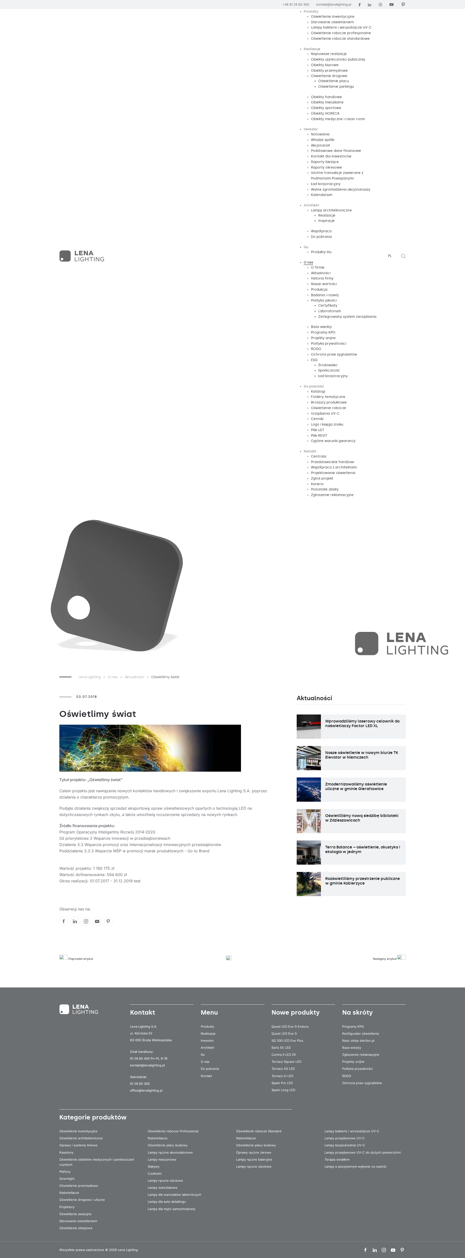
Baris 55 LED (281, 1047)
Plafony (64, 1171)
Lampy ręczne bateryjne (254, 1159)
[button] (403, 256)
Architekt (207, 1047)
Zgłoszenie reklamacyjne (360, 1054)
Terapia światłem (337, 1159)
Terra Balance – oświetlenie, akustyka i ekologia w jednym (362, 849)
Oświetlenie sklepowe (76, 1228)
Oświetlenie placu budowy (167, 1145)
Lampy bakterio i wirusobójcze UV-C (352, 1131)
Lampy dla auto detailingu (167, 1202)
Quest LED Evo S (284, 1033)
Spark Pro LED (282, 1083)
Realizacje (208, 1033)
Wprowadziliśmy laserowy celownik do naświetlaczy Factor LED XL (362, 723)
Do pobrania (210, 1069)
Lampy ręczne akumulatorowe (170, 1152)
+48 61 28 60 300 (295, 4)
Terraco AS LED (283, 1069)
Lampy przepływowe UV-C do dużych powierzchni (363, 1152)
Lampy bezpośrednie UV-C (345, 1145)
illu (203, 1054)
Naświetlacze (69, 1193)
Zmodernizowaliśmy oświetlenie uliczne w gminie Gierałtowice (356, 786)
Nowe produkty (295, 1012)
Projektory (67, 1207)
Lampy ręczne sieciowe (165, 1180)
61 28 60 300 (140, 1084)
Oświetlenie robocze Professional (173, 1131)
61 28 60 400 (140, 1058)
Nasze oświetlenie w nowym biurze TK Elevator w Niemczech (361, 755)
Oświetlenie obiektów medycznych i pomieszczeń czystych (96, 1161)
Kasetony (66, 1152)
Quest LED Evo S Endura (289, 1026)
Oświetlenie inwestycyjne (78, 1131)
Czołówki (155, 1173)
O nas (205, 1062)
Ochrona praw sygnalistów (362, 1083)
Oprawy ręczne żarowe (253, 1152)
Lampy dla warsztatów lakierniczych (174, 1194)
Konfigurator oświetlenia (360, 1033)
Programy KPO (353, 1026)
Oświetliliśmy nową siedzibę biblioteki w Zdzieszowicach (361, 818)
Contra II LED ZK (283, 1054)
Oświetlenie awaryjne (75, 1214)
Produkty (207, 1026)
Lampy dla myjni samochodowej (171, 1209)
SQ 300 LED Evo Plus (287, 1040)
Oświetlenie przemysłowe (78, 1186)
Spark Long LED (283, 1090)
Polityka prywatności (357, 1069)
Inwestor (207, 1040)
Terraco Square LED (286, 1062)
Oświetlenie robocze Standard (258, 1131)
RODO (346, 1076)
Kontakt (206, 1076)
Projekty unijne (353, 1062)
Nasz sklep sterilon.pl (358, 1040)
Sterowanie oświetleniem (78, 1221)
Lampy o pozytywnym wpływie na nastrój (355, 1166)
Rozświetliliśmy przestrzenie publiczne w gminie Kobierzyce (362, 880)
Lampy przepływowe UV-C (345, 1138)
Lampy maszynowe (162, 1159)
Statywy (153, 1166)
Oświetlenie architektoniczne (81, 1138)
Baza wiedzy (351, 1047)
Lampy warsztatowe (163, 1187)
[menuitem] (311, 11)
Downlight (66, 1178)
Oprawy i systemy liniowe (78, 1145)
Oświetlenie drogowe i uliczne (82, 1200)
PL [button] (390, 256)
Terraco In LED (282, 1076)
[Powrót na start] (82, 256)
